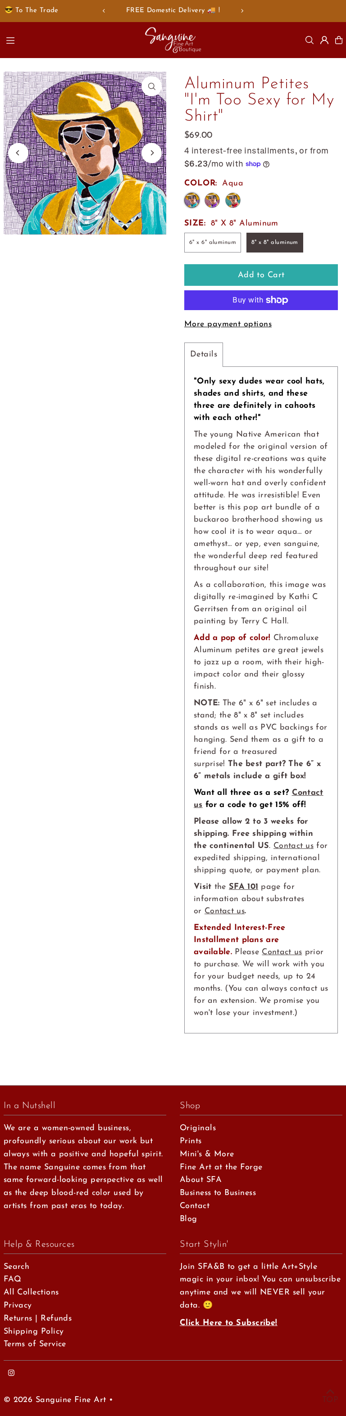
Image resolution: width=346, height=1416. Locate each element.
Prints (191, 1141)
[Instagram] (11, 1374)
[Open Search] (309, 40)
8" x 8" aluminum (274, 242)
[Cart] (338, 40)
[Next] (241, 10)
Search (17, 1267)
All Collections (31, 1293)
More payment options (228, 324)
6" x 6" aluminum (212, 242)
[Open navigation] (70, 39)
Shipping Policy (34, 1332)
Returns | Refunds (38, 1319)
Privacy (18, 1306)
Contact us (293, 846)
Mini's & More (207, 1154)
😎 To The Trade (32, 10)
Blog (188, 1219)
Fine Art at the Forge (221, 1167)
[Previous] (104, 10)
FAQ (12, 1280)
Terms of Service (35, 1344)
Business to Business (218, 1193)
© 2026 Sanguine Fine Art (55, 1400)
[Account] (324, 40)
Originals (198, 1128)
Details (203, 355)
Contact (194, 1206)
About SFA (201, 1180)
